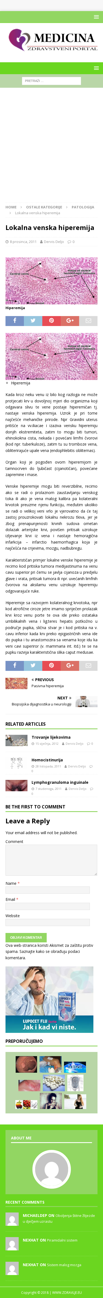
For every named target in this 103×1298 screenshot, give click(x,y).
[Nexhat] (12, 1247)
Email (10, 899)
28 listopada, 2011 (48, 766)
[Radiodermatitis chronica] (29, 1085)
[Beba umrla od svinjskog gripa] (75, 1067)
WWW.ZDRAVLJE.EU (67, 1292)
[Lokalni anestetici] (51, 1064)
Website (12, 915)
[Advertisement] (51, 148)
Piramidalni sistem (62, 1240)
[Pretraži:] (51, 80)
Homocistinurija (47, 759)
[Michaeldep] (12, 1222)
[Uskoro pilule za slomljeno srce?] (51, 1101)
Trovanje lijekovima (51, 737)
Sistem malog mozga (64, 1264)
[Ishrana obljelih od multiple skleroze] (26, 1104)
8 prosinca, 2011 (23, 241)
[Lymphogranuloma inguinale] (16, 785)
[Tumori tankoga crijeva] (26, 1064)
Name (11, 883)
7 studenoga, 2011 (48, 789)
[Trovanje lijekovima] (16, 740)
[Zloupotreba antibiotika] (54, 1083)
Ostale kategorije (44, 207)
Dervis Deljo (54, 241)
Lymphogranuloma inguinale (60, 782)
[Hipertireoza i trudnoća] (75, 1101)
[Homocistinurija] (16, 763)
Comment (14, 841)
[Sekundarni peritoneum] (75, 1083)
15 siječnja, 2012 (47, 743)
